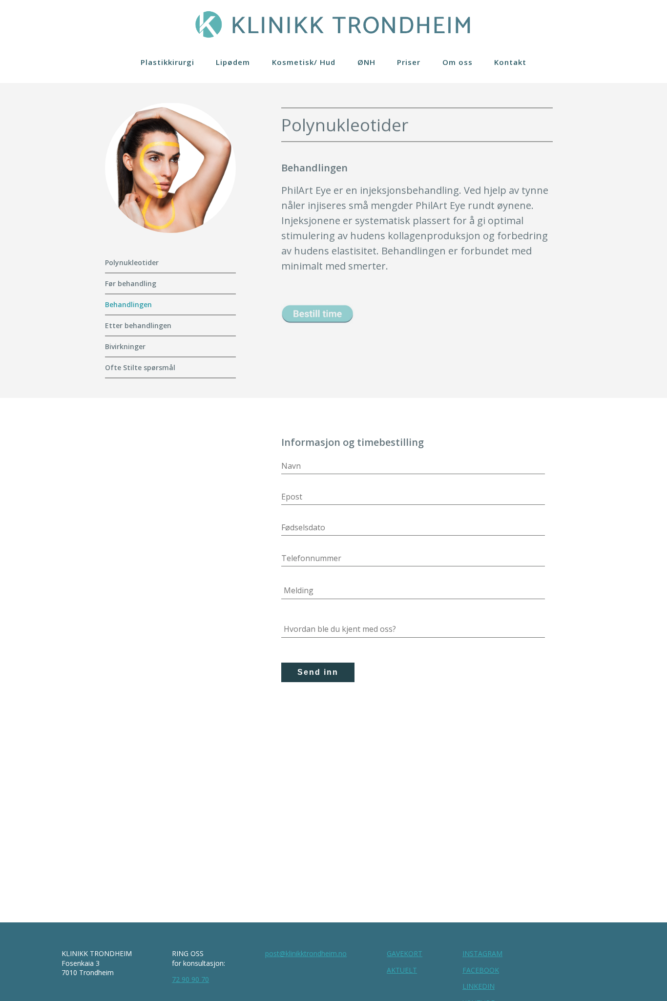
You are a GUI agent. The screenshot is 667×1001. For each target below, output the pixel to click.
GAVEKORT (404, 953)
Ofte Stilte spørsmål (141, 367)
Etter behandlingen (138, 325)
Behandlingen (128, 304)
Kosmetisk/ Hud (303, 62)
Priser (408, 62)
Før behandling (131, 283)
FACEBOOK (480, 970)
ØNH (366, 62)
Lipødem (233, 62)
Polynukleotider (132, 262)
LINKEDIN (478, 986)
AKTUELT (402, 970)
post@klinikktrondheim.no (306, 953)
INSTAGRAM (482, 953)
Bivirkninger (125, 346)
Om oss (457, 62)
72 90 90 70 (190, 979)
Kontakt (510, 62)
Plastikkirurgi (167, 62)
